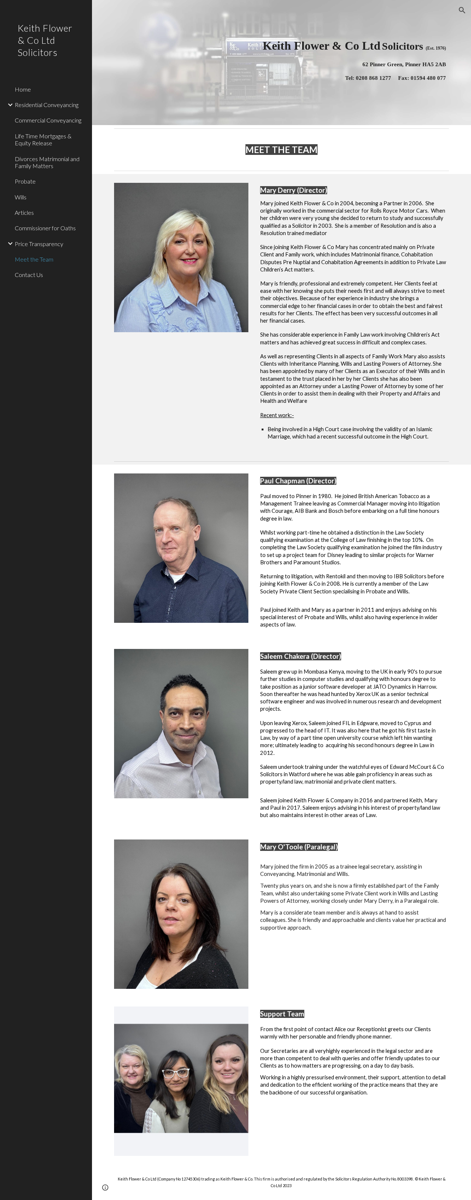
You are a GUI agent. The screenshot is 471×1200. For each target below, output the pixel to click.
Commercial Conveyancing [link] (48, 120)
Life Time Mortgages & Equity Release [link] (43, 139)
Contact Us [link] (29, 274)
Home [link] (23, 89)
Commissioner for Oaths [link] (45, 227)
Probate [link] (25, 181)
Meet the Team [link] (34, 259)
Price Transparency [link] (39, 243)
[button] (462, 10)
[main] (339, 62)
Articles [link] (24, 212)
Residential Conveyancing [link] (46, 104)
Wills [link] (20, 197)
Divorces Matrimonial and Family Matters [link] (47, 162)
